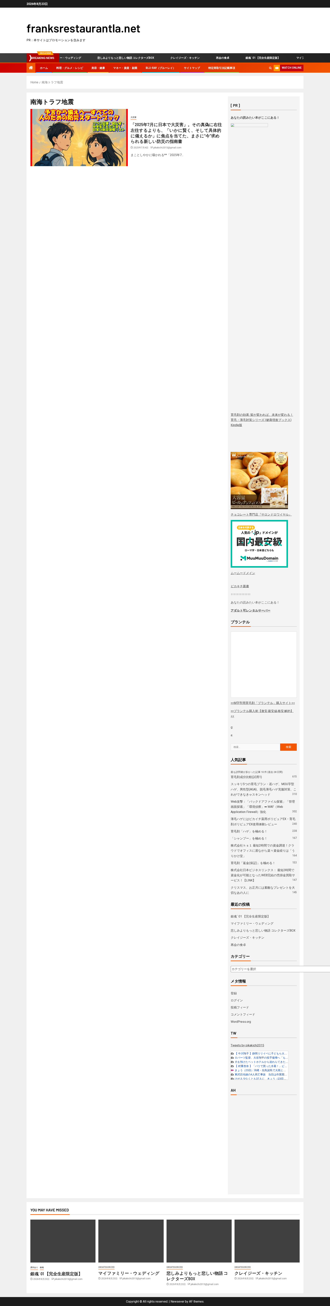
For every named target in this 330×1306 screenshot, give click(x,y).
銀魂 (42, 1267)
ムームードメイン (243, 573)
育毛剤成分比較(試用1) (246, 777)
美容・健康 (98, 67)
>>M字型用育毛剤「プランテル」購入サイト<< (263, 703)
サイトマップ (192, 67)
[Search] (270, 68)
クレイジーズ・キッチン (170, 57)
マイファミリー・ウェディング (300, 57)
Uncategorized (106, 1267)
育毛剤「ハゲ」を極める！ (249, 831)
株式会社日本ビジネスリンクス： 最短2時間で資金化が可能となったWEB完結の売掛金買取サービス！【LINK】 (263, 875)
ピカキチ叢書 (240, 586)
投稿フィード (240, 1007)
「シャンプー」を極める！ (249, 838)
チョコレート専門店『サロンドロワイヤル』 (261, 514)
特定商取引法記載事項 (221, 67)
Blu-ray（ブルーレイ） (161, 67)
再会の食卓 (207, 57)
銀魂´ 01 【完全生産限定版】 (248, 57)
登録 (234, 993)
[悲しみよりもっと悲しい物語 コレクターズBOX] (199, 1241)
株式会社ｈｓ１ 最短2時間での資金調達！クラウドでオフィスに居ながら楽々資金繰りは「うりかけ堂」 (263, 851)
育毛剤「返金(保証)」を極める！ (253, 863)
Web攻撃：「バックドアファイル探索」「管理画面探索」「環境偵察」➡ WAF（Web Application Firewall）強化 (263, 807)
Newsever (177, 1301)
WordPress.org (241, 1022)
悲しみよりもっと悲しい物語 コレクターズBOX (110, 57)
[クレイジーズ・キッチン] (267, 1241)
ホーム (44, 67)
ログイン (237, 1000)
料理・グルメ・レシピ (69, 67)
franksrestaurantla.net (83, 28)
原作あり (34, 1267)
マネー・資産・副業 (125, 67)
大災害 (133, 117)
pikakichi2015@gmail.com (167, 147)
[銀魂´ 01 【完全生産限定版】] (62, 1241)
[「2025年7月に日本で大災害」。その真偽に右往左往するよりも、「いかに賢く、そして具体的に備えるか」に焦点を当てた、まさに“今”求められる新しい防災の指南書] (79, 137)
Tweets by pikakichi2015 (247, 1045)
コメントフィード (243, 1014)
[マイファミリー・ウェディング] (130, 1241)
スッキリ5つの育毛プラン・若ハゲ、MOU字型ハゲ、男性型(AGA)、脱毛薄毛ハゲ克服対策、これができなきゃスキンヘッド (263, 789)
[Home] (31, 68)
